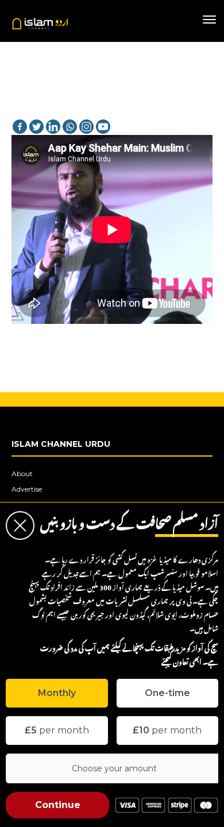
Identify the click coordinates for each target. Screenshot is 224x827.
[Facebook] (20, 126)
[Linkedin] (53, 126)
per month (57, 730)
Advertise (26, 489)
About (22, 473)
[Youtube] (103, 126)
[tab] (57, 693)
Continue (57, 804)
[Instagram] (86, 126)
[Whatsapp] (70, 126)
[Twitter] (36, 126)
